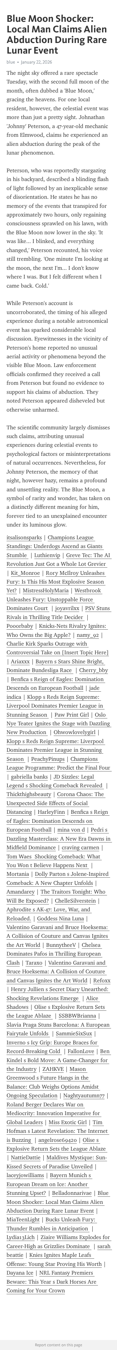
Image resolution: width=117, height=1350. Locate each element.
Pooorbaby (20, 626)
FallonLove (81, 1051)
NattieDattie (26, 1157)
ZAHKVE (53, 1069)
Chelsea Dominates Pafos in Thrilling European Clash (54, 954)
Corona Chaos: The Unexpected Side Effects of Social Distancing (56, 803)
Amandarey (21, 891)
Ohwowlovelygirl (74, 732)
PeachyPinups (48, 759)
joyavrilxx (67, 608)
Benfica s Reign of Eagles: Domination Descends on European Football (58, 821)
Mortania (18, 874)
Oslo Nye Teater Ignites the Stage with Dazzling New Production (59, 723)
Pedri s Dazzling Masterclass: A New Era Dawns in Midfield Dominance (59, 838)
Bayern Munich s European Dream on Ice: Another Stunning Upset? (49, 1184)
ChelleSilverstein (75, 900)
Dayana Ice (20, 1272)
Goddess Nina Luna (60, 918)
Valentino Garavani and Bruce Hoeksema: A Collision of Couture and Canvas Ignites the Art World (58, 936)
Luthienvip (47, 555)
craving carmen (80, 847)
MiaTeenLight (23, 1219)
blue (11, 62)
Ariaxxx (20, 661)
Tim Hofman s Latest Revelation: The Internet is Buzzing (58, 1131)
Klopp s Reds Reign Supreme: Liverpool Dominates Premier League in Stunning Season (56, 706)
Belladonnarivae (72, 1193)
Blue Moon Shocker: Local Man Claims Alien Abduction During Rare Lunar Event (58, 1202)
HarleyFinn (51, 812)
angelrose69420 (57, 1140)
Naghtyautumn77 (84, 1095)
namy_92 (88, 635)
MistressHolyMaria (46, 590)
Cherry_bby (93, 670)
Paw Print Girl (72, 714)
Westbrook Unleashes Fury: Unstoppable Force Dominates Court (54, 599)
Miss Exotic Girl (68, 1122)
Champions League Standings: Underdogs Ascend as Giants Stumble (55, 546)
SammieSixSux (74, 1033)
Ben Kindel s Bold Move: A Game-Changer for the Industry (59, 1060)
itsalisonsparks (24, 537)
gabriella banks (29, 776)
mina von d (71, 829)
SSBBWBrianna (77, 1015)
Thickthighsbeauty (29, 794)
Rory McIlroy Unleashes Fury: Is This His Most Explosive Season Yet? (56, 582)
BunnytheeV (61, 945)
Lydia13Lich (21, 1237)
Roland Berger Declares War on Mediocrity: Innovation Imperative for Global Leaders (54, 1113)
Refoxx (101, 980)
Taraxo (34, 962)
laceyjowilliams (25, 1175)
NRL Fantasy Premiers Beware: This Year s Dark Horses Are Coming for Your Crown (52, 1281)
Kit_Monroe (25, 573)
